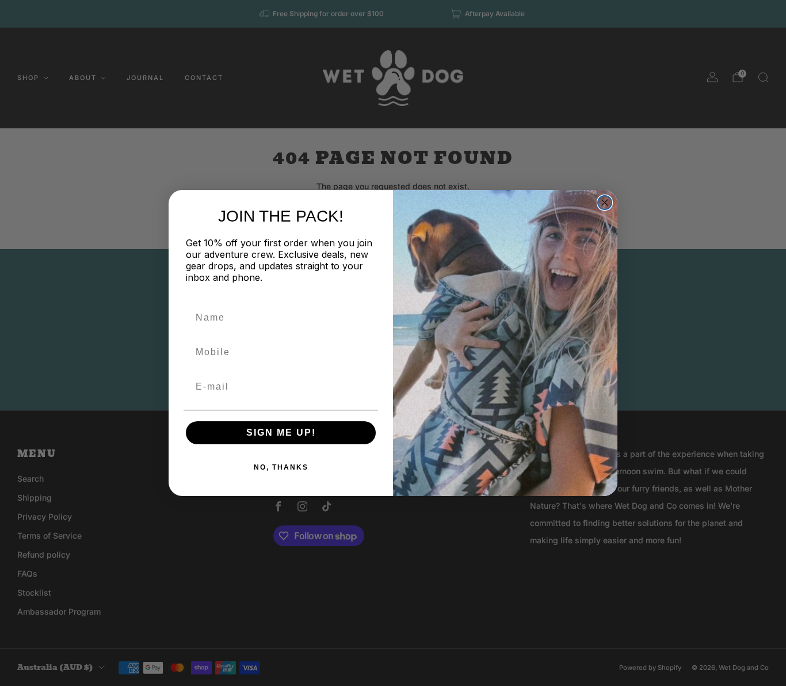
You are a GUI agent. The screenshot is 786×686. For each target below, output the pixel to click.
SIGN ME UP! (281, 432)
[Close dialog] (605, 202)
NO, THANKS (281, 467)
